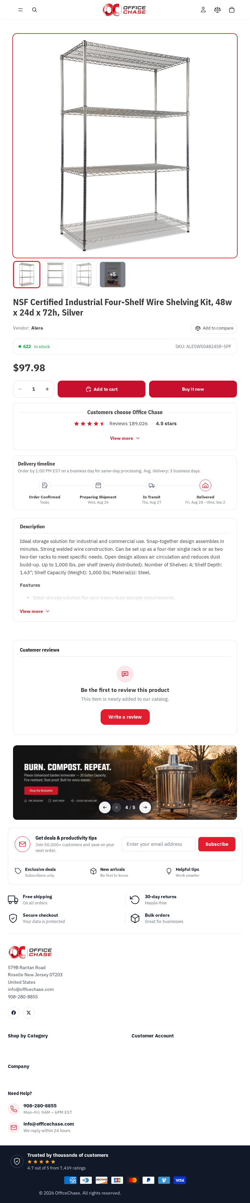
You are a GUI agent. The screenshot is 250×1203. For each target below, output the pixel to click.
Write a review (125, 717)
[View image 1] (27, 275)
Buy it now (193, 389)
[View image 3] (84, 275)
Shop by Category (28, 1036)
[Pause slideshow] (116, 807)
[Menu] (20, 9)
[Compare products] (217, 10)
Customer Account (153, 1036)
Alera (37, 328)
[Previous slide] (105, 807)
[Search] (34, 10)
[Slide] (125, 782)
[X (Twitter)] (29, 1013)
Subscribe (216, 844)
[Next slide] (145, 807)
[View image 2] (55, 275)
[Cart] (232, 10)
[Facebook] (14, 1013)
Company (18, 1066)
